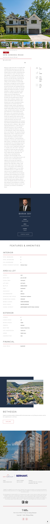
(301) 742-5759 (20, 481)
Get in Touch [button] (10, 456)
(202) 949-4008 (25, 221)
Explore (8, 421)
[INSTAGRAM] (26, 519)
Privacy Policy (29, 515)
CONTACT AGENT (25, 234)
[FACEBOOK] (23, 519)
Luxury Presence (32, 512)
